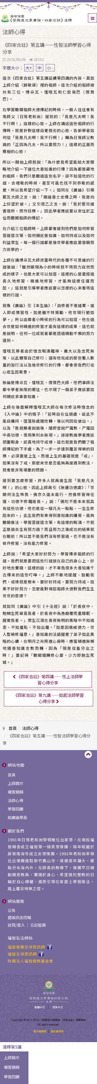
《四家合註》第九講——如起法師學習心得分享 (48, 698)
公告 (12, 910)
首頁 (13, 728)
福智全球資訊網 (22, 954)
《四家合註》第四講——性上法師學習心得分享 (49, 679)
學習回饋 (15, 809)
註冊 (12, 925)
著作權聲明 (39, 1031)
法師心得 (30, 728)
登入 (21, 925)
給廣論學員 (17, 817)
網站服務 (16, 901)
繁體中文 (39, 1007)
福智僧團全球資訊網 (26, 947)
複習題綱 (15, 792)
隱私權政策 (57, 1031)
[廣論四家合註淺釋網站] (48, 18)
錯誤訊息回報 (19, 917)
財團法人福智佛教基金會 (30, 961)
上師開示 (15, 783)
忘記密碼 (38, 925)
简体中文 (58, 1007)
